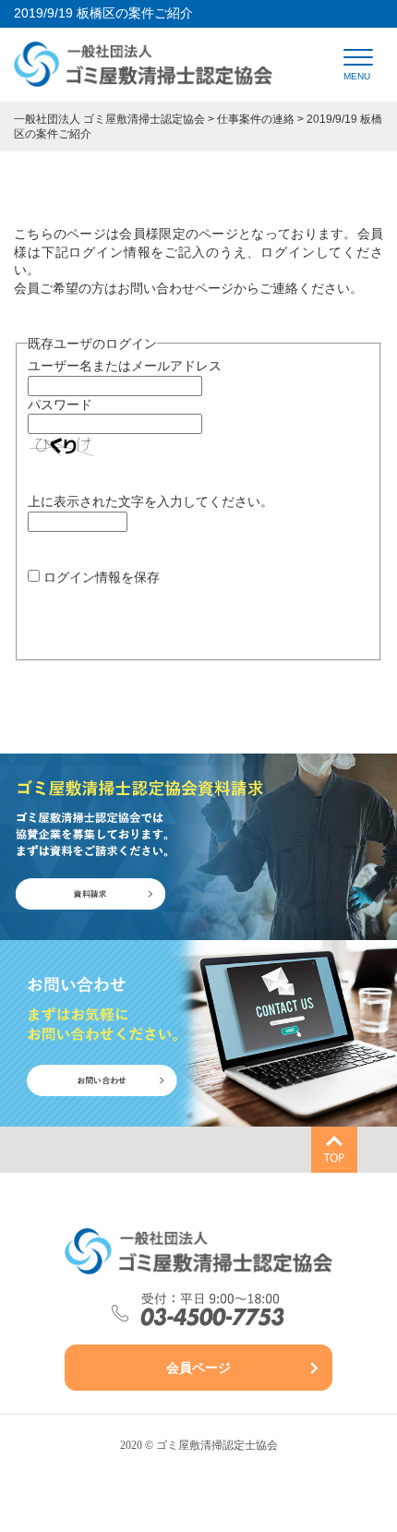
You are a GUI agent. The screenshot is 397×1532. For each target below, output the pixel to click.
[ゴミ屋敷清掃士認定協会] (198, 1251)
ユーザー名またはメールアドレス (125, 365)
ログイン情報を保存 (101, 577)
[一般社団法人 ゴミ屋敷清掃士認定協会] (143, 76)
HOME (99, 88)
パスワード (60, 404)
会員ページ (198, 1368)
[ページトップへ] (334, 1150)
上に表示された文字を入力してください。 (150, 501)
